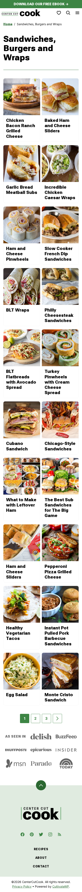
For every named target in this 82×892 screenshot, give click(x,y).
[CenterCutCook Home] (21, 12)
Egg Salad (17, 694)
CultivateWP (60, 886)
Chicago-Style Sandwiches (60, 446)
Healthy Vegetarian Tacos (18, 633)
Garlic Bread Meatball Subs (21, 190)
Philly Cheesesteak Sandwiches (59, 315)
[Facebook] (22, 834)
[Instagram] (50, 834)
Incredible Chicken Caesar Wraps (60, 192)
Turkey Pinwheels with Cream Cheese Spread (57, 382)
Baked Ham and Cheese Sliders (57, 125)
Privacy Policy (22, 886)
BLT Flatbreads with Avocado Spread (21, 379)
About (41, 857)
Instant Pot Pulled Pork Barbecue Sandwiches (58, 635)
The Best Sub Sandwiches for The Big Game (59, 507)
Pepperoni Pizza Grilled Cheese (58, 571)
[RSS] (59, 834)
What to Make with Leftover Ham (21, 505)
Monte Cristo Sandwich (59, 697)
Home (7, 24)
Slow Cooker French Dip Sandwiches (59, 254)
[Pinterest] (31, 834)
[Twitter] (41, 834)
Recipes (41, 849)
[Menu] (77, 12)
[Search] (68, 12)
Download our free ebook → (41, 4)
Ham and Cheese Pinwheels (17, 254)
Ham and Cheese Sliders (15, 571)
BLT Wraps (17, 310)
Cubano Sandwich (17, 446)
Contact (41, 866)
